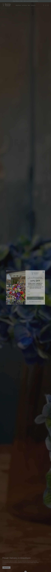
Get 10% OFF (35, 296)
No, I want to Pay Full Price (35, 300)
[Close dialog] (43, 270)
